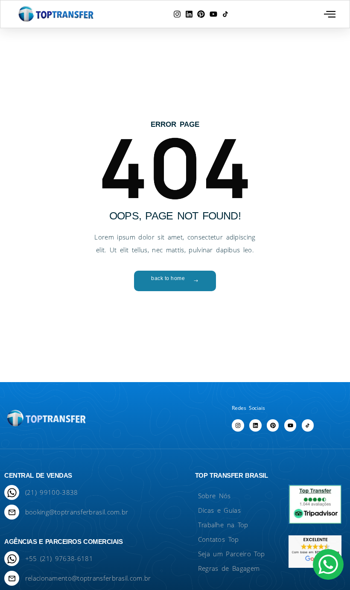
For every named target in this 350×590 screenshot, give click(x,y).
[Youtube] (213, 14)
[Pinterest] (201, 14)
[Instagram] (177, 14)
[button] (329, 14)
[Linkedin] (189, 14)
